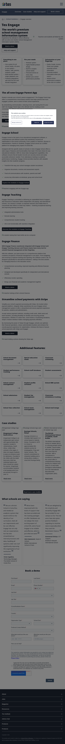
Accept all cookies (48, 122)
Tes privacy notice (47, 118)
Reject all (36, 122)
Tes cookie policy (37, 118)
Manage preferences (16, 122)
